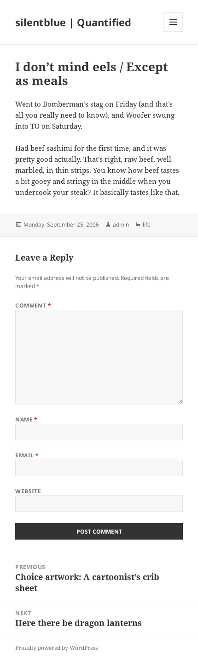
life (147, 224)
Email (27, 455)
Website (28, 491)
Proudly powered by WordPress (56, 648)
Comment (33, 305)
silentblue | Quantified (73, 22)
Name (26, 419)
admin (121, 224)
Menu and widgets (173, 31)
